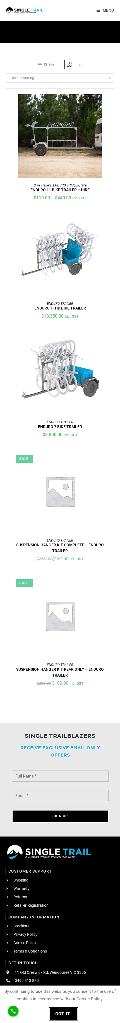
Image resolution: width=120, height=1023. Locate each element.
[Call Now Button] (13, 1011)
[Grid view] (69, 64)
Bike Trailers (43, 185)
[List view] (81, 64)
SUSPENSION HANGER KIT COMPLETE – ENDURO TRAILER (60, 548)
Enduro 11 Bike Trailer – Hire (60, 190)
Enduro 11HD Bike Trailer (60, 308)
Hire (84, 185)
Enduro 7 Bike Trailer (60, 426)
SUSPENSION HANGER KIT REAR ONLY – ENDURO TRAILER (60, 672)
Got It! (63, 1013)
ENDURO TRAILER (66, 185)
